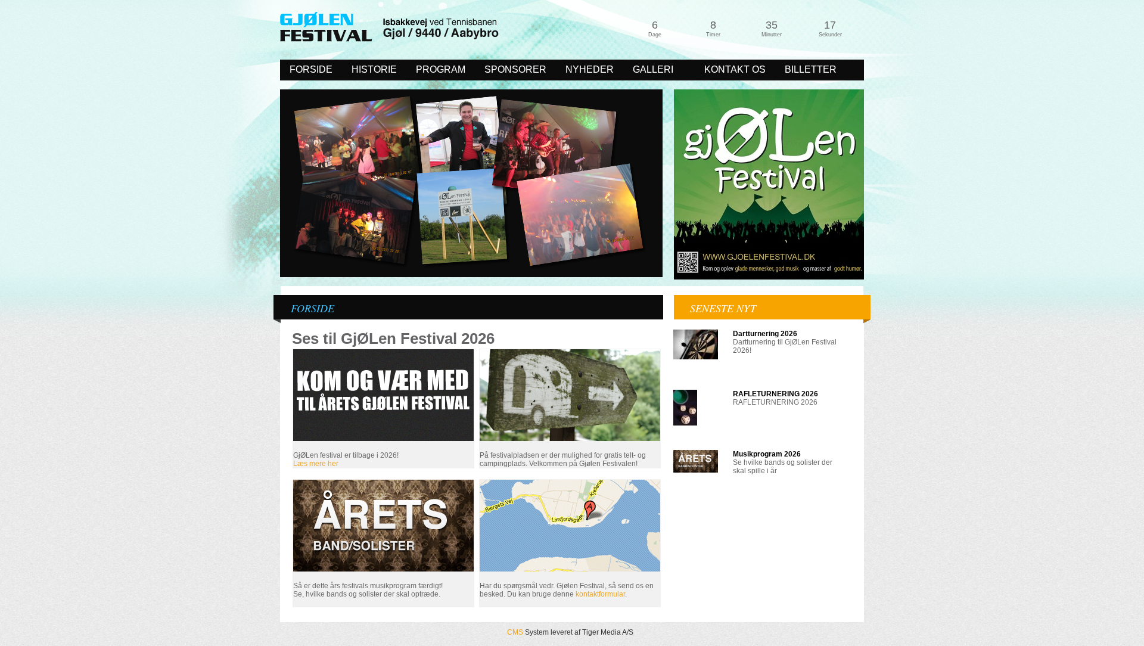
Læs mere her (316, 463)
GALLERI (648, 70)
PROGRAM (440, 69)
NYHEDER (589, 69)
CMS (515, 632)
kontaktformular (600, 594)
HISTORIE (374, 69)
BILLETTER (811, 69)
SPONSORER (515, 69)
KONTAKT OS (735, 69)
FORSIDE (311, 69)
